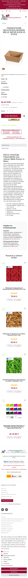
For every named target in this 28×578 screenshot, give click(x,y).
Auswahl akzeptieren (14, 575)
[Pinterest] (6, 509)
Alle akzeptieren (14, 569)
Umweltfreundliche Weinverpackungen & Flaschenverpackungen (11, 522)
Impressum (4, 490)
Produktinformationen (7, 526)
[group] (14, 273)
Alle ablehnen (14, 572)
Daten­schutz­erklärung (20, 546)
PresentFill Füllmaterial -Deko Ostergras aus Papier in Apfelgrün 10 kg (14, 380)
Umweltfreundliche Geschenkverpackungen (12, 519)
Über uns (3, 488)
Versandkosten (14, 107)
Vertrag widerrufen (7, 500)
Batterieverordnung (6, 496)
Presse (3, 498)
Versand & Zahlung (6, 530)
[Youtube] (2, 509)
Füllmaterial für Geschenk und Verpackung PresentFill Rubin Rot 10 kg (14, 288)
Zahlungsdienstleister (9, 555)
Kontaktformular (16, 239)
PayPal (5, 561)
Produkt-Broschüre (6, 525)
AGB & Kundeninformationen (8, 494)
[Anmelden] (6, 10)
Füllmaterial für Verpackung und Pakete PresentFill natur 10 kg (14, 334)
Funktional (6, 563)
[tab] (14, 145)
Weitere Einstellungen (7, 565)
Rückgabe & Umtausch (7, 528)
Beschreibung (5, 145)
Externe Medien (8, 559)
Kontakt (3, 517)
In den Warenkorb (11, 116)
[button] (3, 10)
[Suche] (25, 23)
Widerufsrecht (5, 532)
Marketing (6, 557)
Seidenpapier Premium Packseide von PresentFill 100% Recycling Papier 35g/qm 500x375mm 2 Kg (14, 427)
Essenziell (6, 551)
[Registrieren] (9, 10)
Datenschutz (4, 492)
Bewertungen (5, 148)
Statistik (6, 553)
